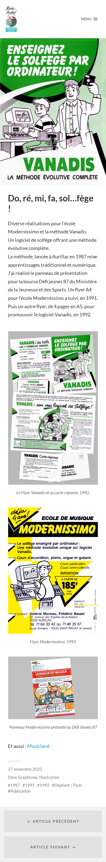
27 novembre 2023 (25, 769)
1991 (30, 785)
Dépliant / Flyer (68, 785)
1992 (44, 785)
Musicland (38, 746)
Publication (20, 791)
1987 (15, 785)
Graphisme (28, 777)
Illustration (49, 777)
